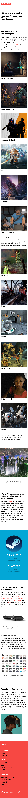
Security (4, 782)
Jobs (3, 765)
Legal (3, 784)
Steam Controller (10, 598)
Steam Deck (16, 596)
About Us (4, 763)
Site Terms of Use (7, 777)
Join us (13, 708)
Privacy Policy (6, 780)
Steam (11, 501)
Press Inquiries (6, 755)
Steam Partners (7, 767)
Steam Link (22, 598)
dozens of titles (15, 45)
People (4, 753)
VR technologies (17, 600)
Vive (9, 602)
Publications (5, 770)
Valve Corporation (5, 744)
